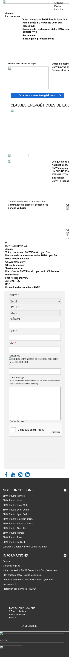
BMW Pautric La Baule (14, 542)
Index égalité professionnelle (38, 38)
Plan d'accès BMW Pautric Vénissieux (22, 575)
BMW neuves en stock (17, 258)
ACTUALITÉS (29, 32)
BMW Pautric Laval (12, 500)
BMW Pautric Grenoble (14, 528)
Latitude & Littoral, (25, 546)
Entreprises (58, 177)
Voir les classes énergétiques (37, 95)
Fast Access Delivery (16, 277)
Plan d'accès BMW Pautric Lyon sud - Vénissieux (32, 271)
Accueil (9, 249)
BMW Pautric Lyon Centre (16, 509)
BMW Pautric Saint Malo (15, 505)
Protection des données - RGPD (22, 287)
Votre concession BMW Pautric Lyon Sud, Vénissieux (30, 570)
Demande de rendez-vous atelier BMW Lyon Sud (31, 255)
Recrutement (29, 35)
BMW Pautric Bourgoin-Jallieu (18, 519)
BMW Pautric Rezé (12, 537)
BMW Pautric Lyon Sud (15, 514)
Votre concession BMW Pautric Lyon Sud (45, 19)
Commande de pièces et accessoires (28, 204)
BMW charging (60, 168)
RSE (7, 284)
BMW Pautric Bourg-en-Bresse (18, 523)
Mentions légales (11, 565)
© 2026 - (4, 640)
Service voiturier (17, 208)
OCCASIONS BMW (15, 261)
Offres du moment (15, 265)
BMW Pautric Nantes (13, 532)
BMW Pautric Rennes (14, 495)
